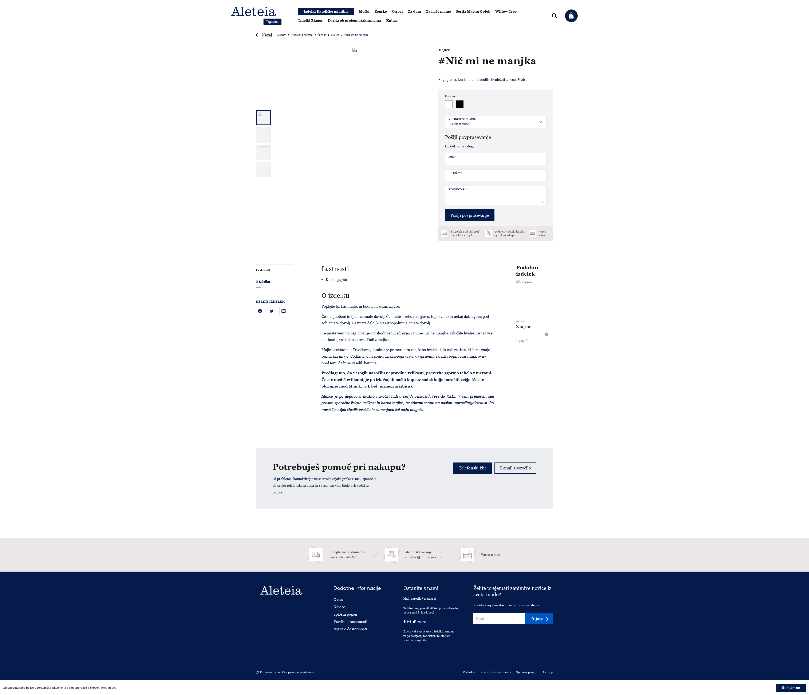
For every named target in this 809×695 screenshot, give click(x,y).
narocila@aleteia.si (423, 598)
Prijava (536, 618)
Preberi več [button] (108, 687)
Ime (452, 156)
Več (521, 79)
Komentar (458, 189)
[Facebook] (260, 311)
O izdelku (263, 281)
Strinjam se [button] (791, 688)
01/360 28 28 (424, 608)
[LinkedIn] (283, 311)
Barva (450, 96)
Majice (444, 50)
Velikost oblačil (462, 119)
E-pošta (455, 173)
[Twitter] (272, 311)
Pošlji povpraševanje (469, 215)
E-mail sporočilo (515, 468)
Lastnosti (263, 270)
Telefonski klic (472, 468)
